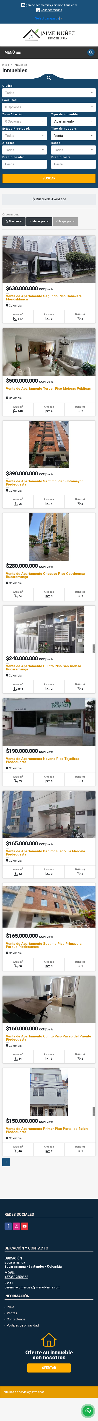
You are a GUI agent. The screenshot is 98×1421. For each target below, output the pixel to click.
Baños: (56, 143)
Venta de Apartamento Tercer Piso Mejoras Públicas (48, 389)
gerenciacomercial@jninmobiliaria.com (32, 1287)
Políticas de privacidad (23, 1325)
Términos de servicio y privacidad (23, 1392)
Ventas (12, 1313)
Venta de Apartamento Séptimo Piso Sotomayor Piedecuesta (44, 482)
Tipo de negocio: (64, 128)
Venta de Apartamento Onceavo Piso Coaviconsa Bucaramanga (45, 575)
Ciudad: (7, 85)
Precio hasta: (61, 157)
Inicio (5, 64)
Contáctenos (16, 1319)
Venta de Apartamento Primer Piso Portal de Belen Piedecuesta (47, 1130)
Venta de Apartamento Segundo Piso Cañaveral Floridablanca (44, 297)
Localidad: (10, 100)
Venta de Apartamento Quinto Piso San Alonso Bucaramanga (43, 667)
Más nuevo (15, 221)
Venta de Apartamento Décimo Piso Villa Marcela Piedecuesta (45, 852)
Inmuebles (20, 64)
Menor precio (40, 221)
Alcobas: (8, 143)
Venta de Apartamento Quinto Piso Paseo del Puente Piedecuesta (48, 1038)
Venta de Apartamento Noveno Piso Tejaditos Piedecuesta (42, 760)
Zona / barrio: (12, 114)
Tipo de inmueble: (65, 114)
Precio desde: (13, 157)
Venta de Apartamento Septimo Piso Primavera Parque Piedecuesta (44, 945)
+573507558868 (51, 10)
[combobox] (49, 92)
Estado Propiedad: (16, 128)
